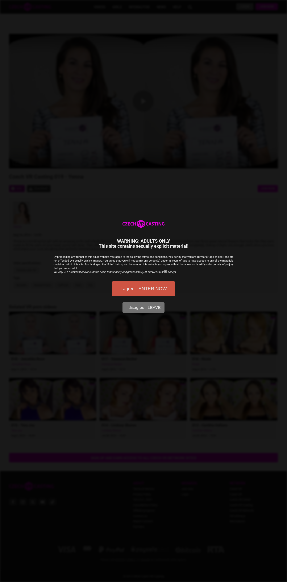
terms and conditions (154, 256)
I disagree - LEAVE (143, 307)
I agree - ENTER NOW (143, 288)
